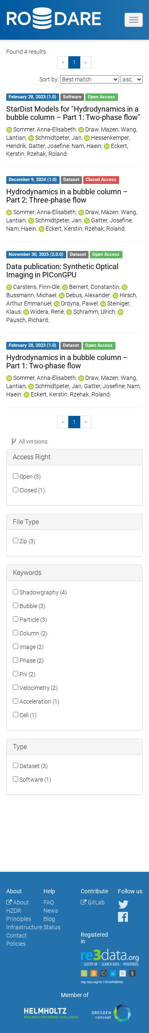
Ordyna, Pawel (79, 303)
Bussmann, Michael (31, 295)
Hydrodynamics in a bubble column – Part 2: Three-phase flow (67, 195)
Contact (16, 935)
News (50, 910)
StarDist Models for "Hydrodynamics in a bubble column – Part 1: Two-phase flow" (73, 113)
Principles (18, 919)
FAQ (48, 902)
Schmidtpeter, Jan (58, 137)
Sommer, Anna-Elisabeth (44, 129)
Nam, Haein (86, 146)
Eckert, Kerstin (64, 228)
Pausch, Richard (27, 320)
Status (51, 927)
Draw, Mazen (101, 129)
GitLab (96, 902)
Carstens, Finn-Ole (36, 287)
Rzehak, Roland (47, 153)
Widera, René (47, 311)
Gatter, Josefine (49, 146)
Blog (49, 919)
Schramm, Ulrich (94, 311)
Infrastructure (24, 927)
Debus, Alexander (88, 295)
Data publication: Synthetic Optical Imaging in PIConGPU (62, 270)
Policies (16, 943)
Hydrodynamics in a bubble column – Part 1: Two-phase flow (67, 361)
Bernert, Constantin (94, 287)
